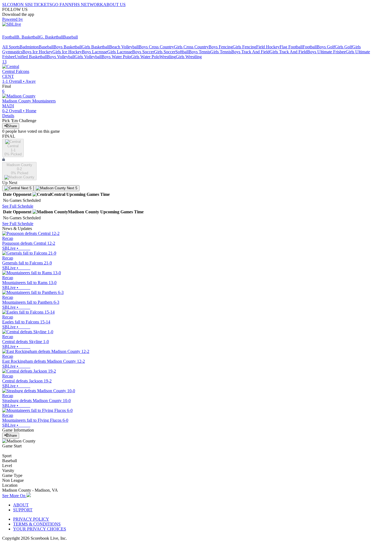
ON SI (23, 4)
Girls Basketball (95, 47)
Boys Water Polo (116, 56)
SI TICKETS (40, 4)
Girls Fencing (244, 47)
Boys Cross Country (156, 47)
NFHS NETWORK (85, 4)
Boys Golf (326, 47)
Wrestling (167, 56)
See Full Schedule (17, 206)
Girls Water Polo (145, 56)
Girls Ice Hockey (67, 51)
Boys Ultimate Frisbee (326, 51)
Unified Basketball (31, 56)
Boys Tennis (199, 51)
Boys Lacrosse (94, 51)
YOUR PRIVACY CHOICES (39, 529)
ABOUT (21, 505)
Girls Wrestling (189, 56)
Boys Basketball (68, 47)
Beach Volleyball (124, 47)
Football (9, 37)
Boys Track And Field (250, 51)
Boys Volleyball (61, 56)
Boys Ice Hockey (37, 51)
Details (8, 115)
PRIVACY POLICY (31, 519)
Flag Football (291, 47)
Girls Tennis (220, 51)
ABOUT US (114, 4)
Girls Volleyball (88, 56)
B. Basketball (28, 37)
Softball (182, 51)
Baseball (70, 37)
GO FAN (60, 4)
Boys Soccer (143, 51)
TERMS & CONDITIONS (37, 524)
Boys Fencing (221, 47)
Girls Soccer (164, 51)
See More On (14, 495)
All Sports (11, 47)
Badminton (29, 47)
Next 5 (25, 188)
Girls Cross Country (191, 47)
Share (12, 126)
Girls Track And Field (288, 51)
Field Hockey (268, 47)
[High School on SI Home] (23, 32)
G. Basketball (51, 37)
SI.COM (9, 4)
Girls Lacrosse (119, 51)
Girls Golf (343, 47)
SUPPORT (22, 509)
